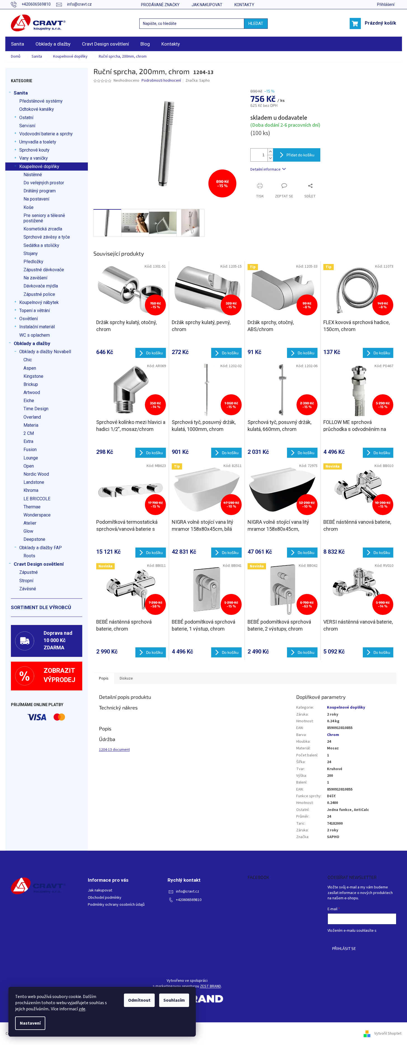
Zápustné (28, 572)
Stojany (30, 253)
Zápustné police (39, 294)
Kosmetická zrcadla (42, 229)
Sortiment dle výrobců (41, 607)
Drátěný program (39, 191)
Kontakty (244, 5)
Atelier (29, 523)
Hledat (255, 23)
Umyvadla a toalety (37, 142)
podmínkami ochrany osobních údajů (358, 936)
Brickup (30, 384)
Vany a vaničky (33, 158)
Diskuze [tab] (126, 678)
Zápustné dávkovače (43, 269)
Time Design (35, 408)
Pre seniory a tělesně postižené (44, 218)
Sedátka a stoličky (41, 245)
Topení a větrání (34, 310)
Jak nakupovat (207, 5)
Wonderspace (37, 515)
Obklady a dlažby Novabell (45, 351)
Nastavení (30, 1023)
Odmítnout (139, 1000)
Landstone (33, 482)
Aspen (29, 368)
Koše (28, 207)
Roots (29, 555)
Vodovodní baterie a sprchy (46, 133)
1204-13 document (114, 750)
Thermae (32, 506)
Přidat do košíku (300, 154)
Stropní (26, 580)
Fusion (30, 449)
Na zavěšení (35, 277)
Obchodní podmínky (104, 897)
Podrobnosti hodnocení (161, 80)
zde (82, 1009)
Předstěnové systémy (41, 101)
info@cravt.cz (187, 891)
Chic (27, 359)
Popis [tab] (104, 678)
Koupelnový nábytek (39, 302)
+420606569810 (188, 900)
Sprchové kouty (34, 150)
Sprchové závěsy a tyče (46, 237)
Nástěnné (32, 174)
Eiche (28, 400)
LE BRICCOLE (36, 498)
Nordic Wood (36, 474)
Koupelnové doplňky (39, 166)
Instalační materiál (37, 326)
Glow (28, 531)
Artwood (31, 392)
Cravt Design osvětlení (39, 564)
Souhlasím (174, 1000)
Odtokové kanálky (36, 109)
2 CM (28, 433)
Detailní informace (265, 169)
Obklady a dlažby (32, 343)
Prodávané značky (160, 5)
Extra (28, 441)
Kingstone (33, 376)
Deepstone (34, 539)
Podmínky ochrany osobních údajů (116, 904)
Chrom (333, 735)
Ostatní (26, 117)
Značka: (197, 80)
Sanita (21, 93)
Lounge (30, 458)
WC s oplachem (34, 335)
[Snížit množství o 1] (270, 158)
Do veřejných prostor (43, 182)
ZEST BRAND (210, 986)
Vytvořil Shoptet (387, 1033)
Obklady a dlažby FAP (40, 547)
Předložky (33, 261)
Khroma (30, 490)
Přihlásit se (344, 948)
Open (28, 466)
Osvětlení (28, 318)
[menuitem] (17, 44)
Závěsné (27, 588)
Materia (30, 425)
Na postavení (36, 199)
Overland (32, 417)
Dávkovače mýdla (40, 286)
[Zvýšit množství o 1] (270, 151)
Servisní (27, 125)
